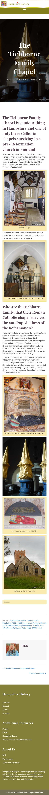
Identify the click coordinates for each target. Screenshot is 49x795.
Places (5, 732)
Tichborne (17, 628)
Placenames (27, 626)
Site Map (6, 713)
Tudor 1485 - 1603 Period (32, 628)
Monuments (27, 623)
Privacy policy (8, 759)
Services (6, 703)
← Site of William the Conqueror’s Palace (19, 669)
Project (5, 729)
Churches (36, 621)
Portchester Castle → (38, 673)
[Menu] (24, 11)
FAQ (4, 755)
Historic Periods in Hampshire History (17, 740)
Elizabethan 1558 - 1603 (12, 623)
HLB (26, 80)
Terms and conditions (11, 763)
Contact (6, 706)
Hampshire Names (10, 736)
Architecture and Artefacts (21, 621)
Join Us (5, 710)
